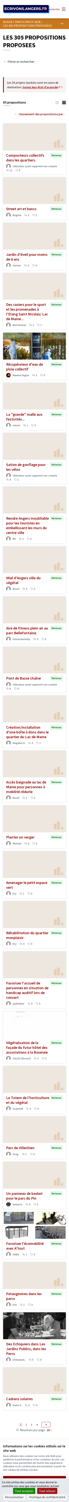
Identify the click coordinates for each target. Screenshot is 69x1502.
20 (48, 1430)
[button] (57, 102)
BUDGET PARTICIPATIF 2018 (21, 22)
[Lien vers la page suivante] (46, 1424)
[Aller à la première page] (26, 9)
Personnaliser (14, 1497)
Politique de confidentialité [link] (47, 1497)
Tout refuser (47, 1491)
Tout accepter (24, 1491)
